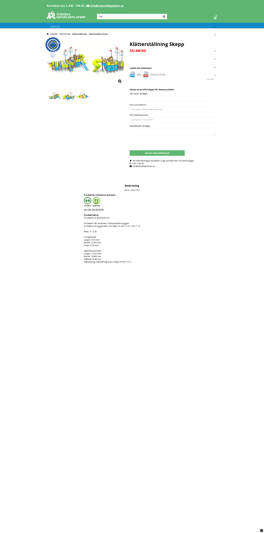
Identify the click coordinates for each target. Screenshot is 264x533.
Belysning (56, 43)
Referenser (56, 75)
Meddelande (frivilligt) (140, 126)
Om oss (54, 67)
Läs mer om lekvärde (94, 209)
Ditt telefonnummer (139, 115)
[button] (215, 18)
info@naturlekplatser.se (107, 6)
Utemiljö (55, 59)
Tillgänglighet (59, 34)
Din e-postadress (138, 104)
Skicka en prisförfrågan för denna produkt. (152, 89)
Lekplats (55, 26)
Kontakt (55, 83)
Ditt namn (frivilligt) (139, 93)
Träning (55, 51)
